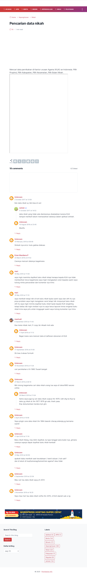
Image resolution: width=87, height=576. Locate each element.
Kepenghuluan (52, 546)
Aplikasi (49, 535)
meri (16, 271)
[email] (37, 161)
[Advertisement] (43, 48)
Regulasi (50, 557)
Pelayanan (50, 553)
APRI (58, 535)
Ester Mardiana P (21, 255)
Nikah (49, 550)
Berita (49, 538)
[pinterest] (32, 161)
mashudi (18, 319)
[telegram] (28, 161)
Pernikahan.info (47, 572)
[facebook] (15, 161)
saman (22, 208)
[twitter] (19, 161)
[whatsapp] (24, 161)
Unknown (18, 197)
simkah (50, 561)
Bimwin (50, 542)
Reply (18, 233)
